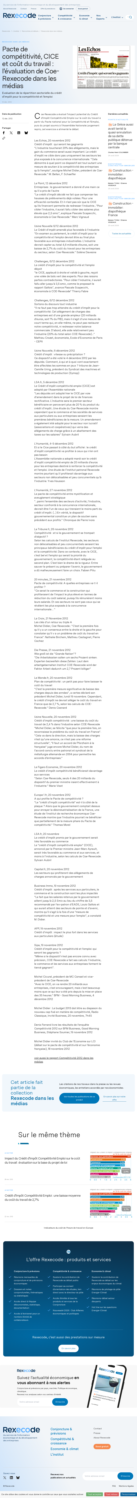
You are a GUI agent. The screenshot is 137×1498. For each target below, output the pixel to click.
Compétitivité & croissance (65, 17)
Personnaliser (129, 1494)
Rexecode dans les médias (51, 31)
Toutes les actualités (121, 233)
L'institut (116, 17)
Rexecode (6, 31)
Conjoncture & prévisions (44, 17)
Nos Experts (100, 17)
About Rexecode (9, 9)
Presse (33, 9)
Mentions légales (126, 1486)
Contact (23, 9)
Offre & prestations (48, 9)
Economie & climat (84, 17)
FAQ (114, 1486)
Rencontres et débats (30, 31)
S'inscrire (60, 1402)
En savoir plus (68, 1348)
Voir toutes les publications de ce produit (79, 1098)
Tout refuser (112, 1494)
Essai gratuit (102, 1446)
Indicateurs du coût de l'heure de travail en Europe (68, 1228)
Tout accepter (94, 1494)
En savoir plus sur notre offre (114, 1098)
